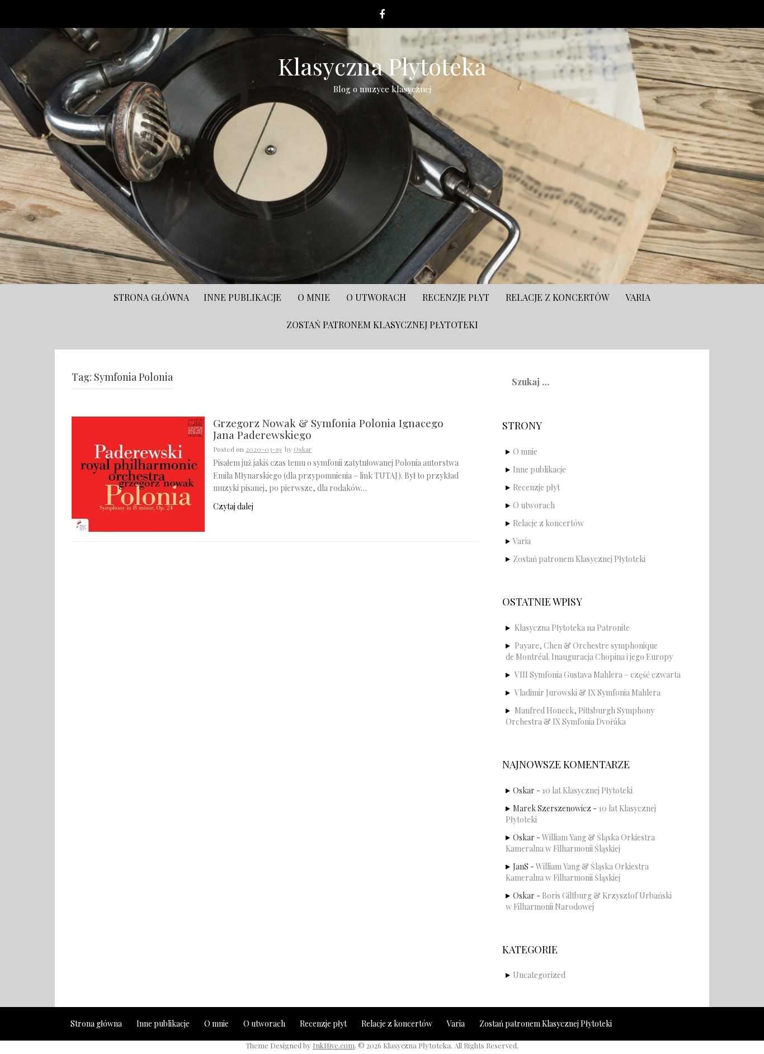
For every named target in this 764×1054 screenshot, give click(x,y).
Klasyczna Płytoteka (382, 66)
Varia (637, 297)
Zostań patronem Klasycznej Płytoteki (382, 324)
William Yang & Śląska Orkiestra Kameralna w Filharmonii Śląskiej (580, 843)
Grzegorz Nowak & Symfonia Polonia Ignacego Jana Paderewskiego (328, 429)
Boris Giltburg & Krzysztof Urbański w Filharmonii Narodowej (589, 901)
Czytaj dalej (233, 506)
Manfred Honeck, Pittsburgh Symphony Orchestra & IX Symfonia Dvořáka (580, 716)
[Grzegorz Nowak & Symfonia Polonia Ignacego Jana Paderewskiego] (138, 473)
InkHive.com (334, 1045)
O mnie (314, 297)
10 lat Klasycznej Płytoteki (587, 790)
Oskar (303, 449)
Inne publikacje (242, 297)
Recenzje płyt (455, 297)
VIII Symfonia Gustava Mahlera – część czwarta (598, 674)
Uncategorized (539, 975)
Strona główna (151, 297)
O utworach (376, 297)
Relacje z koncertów (557, 297)
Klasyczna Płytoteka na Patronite (572, 627)
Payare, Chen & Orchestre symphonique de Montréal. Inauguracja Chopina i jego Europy (589, 651)
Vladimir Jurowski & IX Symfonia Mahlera (588, 692)
